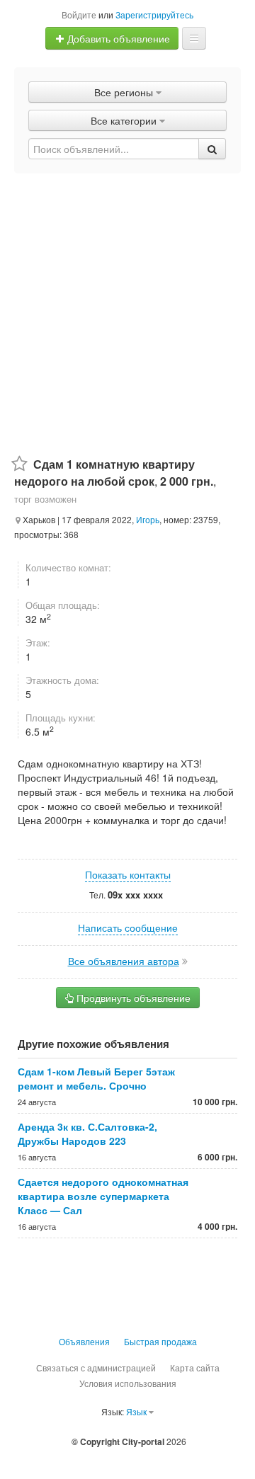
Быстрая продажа (160, 1341)
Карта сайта (195, 1367)
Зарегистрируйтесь (154, 14)
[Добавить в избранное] (19, 464)
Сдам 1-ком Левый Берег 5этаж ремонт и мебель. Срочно (96, 1078)
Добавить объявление (117, 38)
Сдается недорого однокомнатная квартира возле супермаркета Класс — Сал (103, 1196)
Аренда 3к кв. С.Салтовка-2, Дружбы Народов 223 (87, 1133)
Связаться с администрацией (96, 1367)
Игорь (147, 519)
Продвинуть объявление (132, 997)
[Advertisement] (127, 308)
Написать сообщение (128, 927)
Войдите (79, 14)
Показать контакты (128, 874)
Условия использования (127, 1383)
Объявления (84, 1341)
